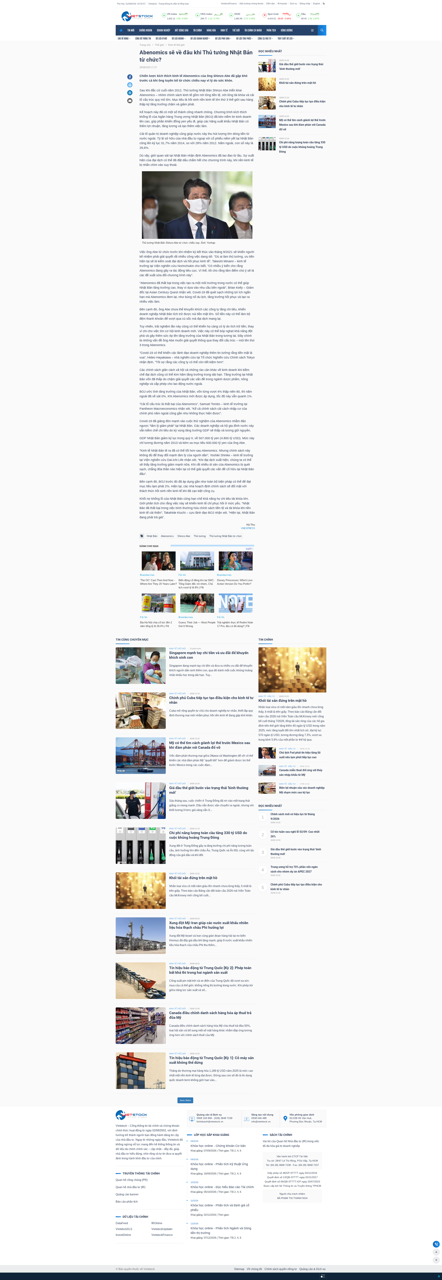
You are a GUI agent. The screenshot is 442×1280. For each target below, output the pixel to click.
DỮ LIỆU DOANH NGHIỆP (199, 38)
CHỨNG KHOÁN (145, 30)
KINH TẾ (224, 30)
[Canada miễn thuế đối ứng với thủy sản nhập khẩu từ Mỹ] (267, 770)
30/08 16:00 (284, 60)
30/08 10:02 (284, 79)
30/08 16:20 (284, 116)
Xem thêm (185, 1100)
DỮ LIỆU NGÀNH (178, 38)
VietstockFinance (229, 3)
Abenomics (167, 536)
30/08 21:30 (284, 98)
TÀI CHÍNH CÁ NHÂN (253, 30)
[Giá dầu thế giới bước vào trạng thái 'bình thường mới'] (267, 65)
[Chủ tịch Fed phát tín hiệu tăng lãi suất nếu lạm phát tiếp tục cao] (267, 752)
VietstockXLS (124, 1229)
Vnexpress (248, 528)
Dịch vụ (293, 3)
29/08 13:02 (195, 1054)
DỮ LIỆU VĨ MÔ (161, 38)
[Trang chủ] (131, 1114)
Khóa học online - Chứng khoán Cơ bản (218, 1146)
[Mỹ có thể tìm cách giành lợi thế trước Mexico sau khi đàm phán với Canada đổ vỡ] (267, 121)
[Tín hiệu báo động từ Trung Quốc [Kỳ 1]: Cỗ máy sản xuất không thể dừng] (141, 1070)
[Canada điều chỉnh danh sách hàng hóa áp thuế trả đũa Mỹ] (141, 1025)
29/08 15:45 (195, 1009)
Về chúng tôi (254, 1269)
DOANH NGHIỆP (163, 30)
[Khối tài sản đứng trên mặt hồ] (267, 84)
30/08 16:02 (275, 875)
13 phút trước (195, 649)
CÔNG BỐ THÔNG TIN (143, 38)
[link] (313, 30)
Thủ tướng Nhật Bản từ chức (225, 536)
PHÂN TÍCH (271, 30)
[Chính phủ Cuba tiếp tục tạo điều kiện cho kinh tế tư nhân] (267, 102)
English (316, 3)
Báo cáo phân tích (127, 1201)
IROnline (156, 1223)
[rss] (324, 3)
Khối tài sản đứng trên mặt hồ (297, 82)
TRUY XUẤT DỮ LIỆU (285, 38)
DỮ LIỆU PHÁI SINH (222, 38)
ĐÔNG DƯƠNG (287, 30)
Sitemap (239, 1269)
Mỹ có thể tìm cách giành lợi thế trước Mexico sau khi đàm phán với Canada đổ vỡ (302, 124)
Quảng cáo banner (127, 1194)
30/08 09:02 (195, 964)
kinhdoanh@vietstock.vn (210, 1121)
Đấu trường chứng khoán (251, 3)
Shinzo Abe (183, 536)
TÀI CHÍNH (197, 30)
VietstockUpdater (161, 1229)
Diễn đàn (270, 3)
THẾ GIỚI (236, 30)
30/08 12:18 (284, 138)
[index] (164, 15)
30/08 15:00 (275, 840)
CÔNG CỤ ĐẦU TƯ (264, 38)
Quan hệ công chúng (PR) (132, 1179)
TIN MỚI (130, 30)
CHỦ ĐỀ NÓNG (123, 38)
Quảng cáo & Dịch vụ (312, 1269)
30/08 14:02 (275, 822)
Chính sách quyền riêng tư (281, 1269)
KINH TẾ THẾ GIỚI (177, 649)
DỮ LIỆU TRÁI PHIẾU (244, 38)
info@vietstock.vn (261, 1121)
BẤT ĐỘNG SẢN (181, 30)
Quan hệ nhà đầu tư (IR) (130, 1187)
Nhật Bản (152, 536)
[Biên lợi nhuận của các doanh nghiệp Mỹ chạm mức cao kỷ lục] (267, 787)
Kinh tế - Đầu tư (266, 696)
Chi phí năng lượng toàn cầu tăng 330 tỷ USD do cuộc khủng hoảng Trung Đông (302, 147)
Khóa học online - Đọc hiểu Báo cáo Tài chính (222, 1187)
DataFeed (122, 1223)
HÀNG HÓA (211, 30)
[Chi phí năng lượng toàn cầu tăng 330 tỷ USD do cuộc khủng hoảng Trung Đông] (267, 143)
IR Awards (282, 3)
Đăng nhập (305, 3)
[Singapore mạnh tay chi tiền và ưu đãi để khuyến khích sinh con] (141, 665)
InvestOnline (123, 1234)
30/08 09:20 (195, 919)
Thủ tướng (200, 536)
